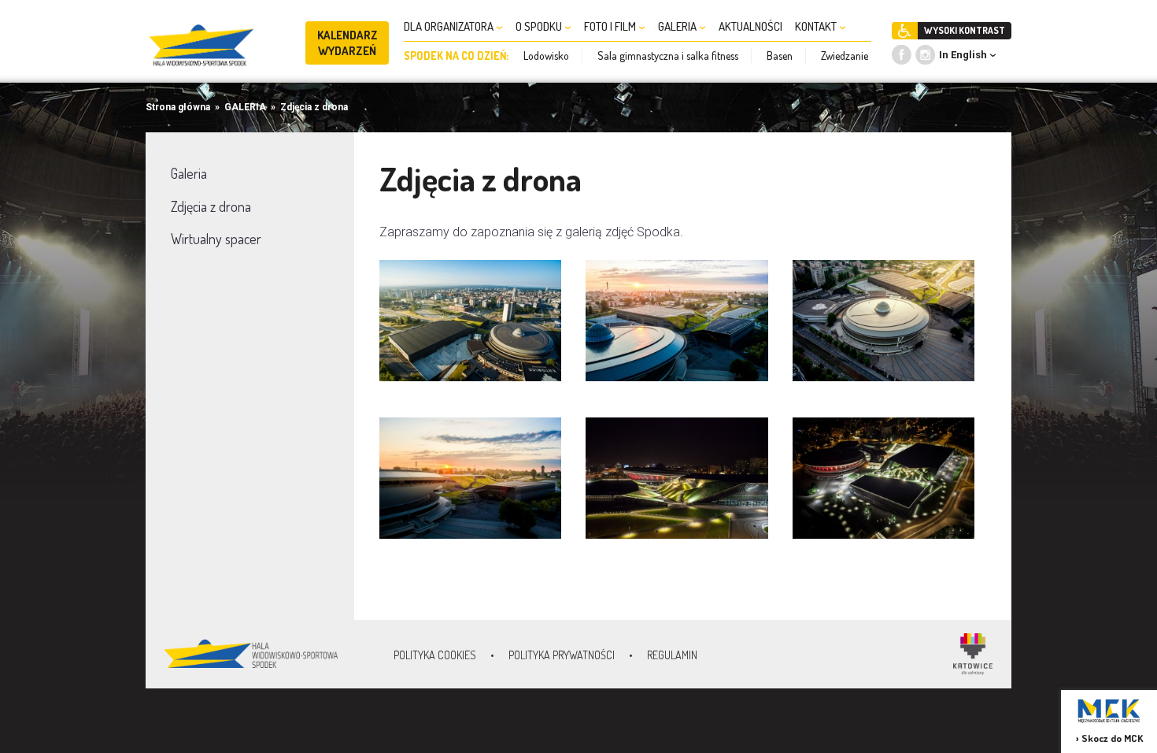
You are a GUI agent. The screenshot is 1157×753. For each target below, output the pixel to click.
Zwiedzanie (844, 55)
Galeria (189, 173)
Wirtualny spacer (216, 238)
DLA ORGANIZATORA (450, 26)
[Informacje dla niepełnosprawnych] (905, 30)
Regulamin (672, 655)
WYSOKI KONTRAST (964, 30)
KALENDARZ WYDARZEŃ (347, 43)
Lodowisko (546, 55)
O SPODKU (540, 26)
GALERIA (678, 26)
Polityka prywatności (561, 655)
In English (963, 55)
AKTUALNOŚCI (750, 26)
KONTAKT (817, 26)
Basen (780, 55)
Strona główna (178, 107)
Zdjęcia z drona (314, 107)
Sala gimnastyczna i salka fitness (667, 55)
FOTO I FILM (611, 26)
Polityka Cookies (435, 655)
